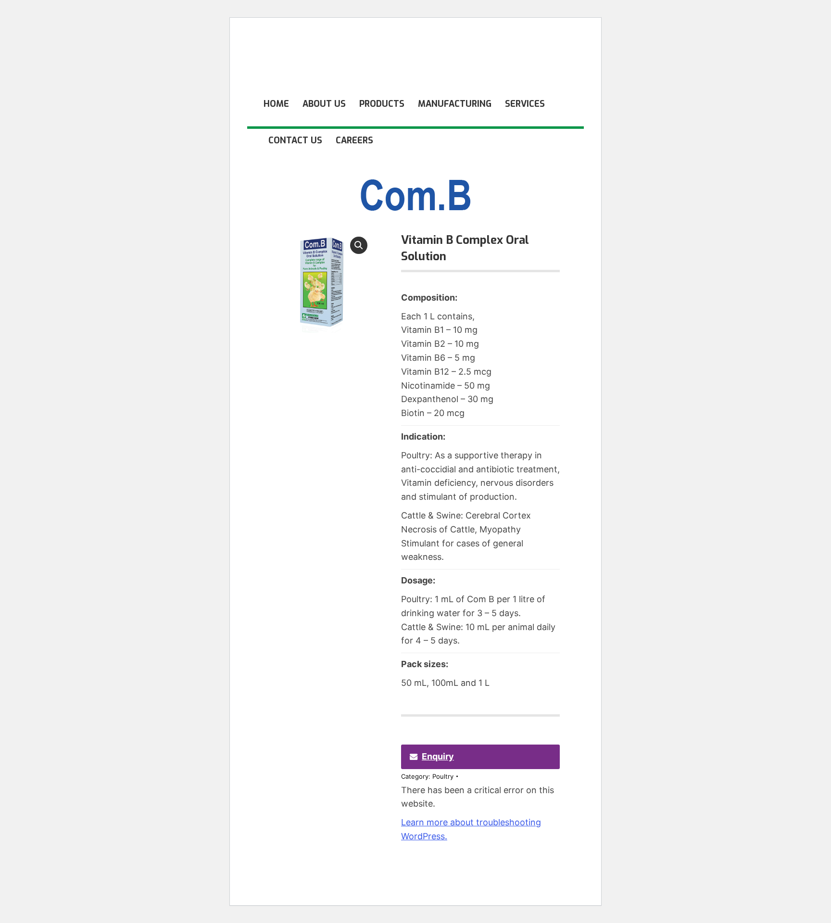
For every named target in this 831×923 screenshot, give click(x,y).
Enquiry (438, 756)
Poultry (442, 776)
